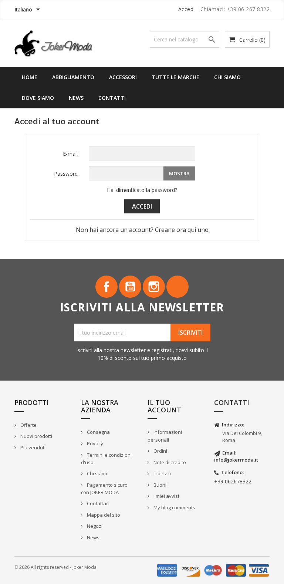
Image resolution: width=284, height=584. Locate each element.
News (76, 97)
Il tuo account (164, 406)
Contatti (112, 97)
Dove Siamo (38, 97)
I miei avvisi (165, 496)
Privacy (94, 443)
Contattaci (97, 503)
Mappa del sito (103, 515)
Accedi (142, 206)
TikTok (177, 287)
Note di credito (169, 462)
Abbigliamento (73, 77)
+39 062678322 (232, 481)
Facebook (106, 287)
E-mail (70, 153)
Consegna (98, 432)
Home (29, 77)
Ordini (159, 451)
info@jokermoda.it (236, 459)
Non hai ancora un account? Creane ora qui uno (142, 230)
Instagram (154, 287)
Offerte (28, 425)
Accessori (123, 77)
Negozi (94, 526)
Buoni (159, 485)
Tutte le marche (175, 77)
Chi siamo (227, 77)
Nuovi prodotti (35, 436)
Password (66, 173)
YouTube (130, 287)
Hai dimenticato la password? (142, 189)
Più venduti (32, 447)
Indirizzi (161, 473)
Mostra (179, 173)
